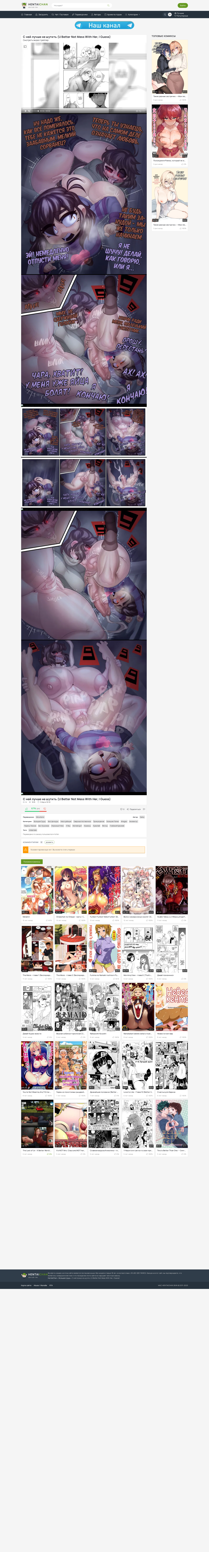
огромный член (57, 826)
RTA (51, 1285)
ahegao (124, 821)
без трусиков (43, 826)
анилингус (133, 821)
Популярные (182, 16)
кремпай (96, 826)
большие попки (113, 821)
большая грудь (40, 821)
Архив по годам (114, 14)
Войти (183, 5)
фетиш (105, 826)
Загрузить (43, 14)
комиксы (87, 826)
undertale (33, 830)
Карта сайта (26, 1285)
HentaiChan (52, 1278)
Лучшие (180, 13)
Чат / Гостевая (61, 14)
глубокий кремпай (117, 826)
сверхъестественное (82, 821)
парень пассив (30, 826)
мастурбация (66, 821)
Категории (133, 14)
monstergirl (77, 826)
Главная (28, 14)
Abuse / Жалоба (40, 1285)
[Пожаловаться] (144, 809)
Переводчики (81, 14)
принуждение (98, 821)
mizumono (40, 817)
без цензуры (53, 821)
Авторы (97, 14)
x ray (68, 826)
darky (142, 817)
